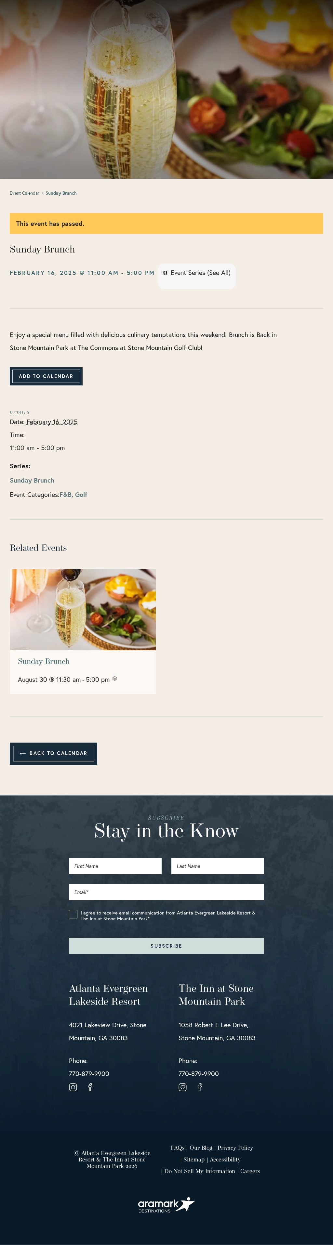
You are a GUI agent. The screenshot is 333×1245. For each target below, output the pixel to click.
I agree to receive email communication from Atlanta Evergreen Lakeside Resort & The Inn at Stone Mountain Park (168, 916)
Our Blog (201, 1148)
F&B (66, 494)
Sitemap (194, 1160)
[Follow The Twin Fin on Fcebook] (90, 1087)
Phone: (89, 1067)
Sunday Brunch (32, 480)
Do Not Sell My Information (199, 1172)
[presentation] (83, 609)
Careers (250, 1172)
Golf (81, 494)
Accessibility (225, 1160)
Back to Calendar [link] (57, 753)
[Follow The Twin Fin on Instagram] (73, 1087)
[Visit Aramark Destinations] (166, 1202)
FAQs (177, 1148)
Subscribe (166, 946)
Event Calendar (24, 193)
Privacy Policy (235, 1148)
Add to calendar (46, 376)
